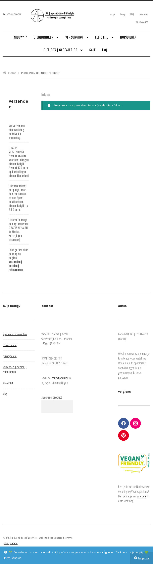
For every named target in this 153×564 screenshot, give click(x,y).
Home (12, 73)
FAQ (132, 14)
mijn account (141, 22)
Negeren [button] (143, 558)
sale (92, 49)
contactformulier (60, 378)
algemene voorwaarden (15, 334)
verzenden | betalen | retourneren (16, 265)
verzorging (74, 37)
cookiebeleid (10, 345)
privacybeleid (10, 356)
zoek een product (51, 397)
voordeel (141, 496)
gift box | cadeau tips (60, 49)
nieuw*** (20, 37)
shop (112, 14)
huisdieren (128, 37)
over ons (143, 14)
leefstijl (101, 37)
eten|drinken (43, 37)
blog (122, 14)
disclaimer (8, 383)
